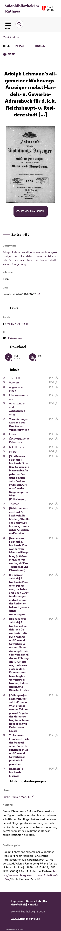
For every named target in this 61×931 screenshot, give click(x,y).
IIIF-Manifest (14, 338)
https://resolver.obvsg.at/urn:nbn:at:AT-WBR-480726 (30, 875)
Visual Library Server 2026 (14, 929)
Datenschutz (33, 901)
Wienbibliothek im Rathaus (22, 8)
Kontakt (32, 904)
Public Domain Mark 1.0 (17, 797)
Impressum (17, 901)
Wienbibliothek (11, 36)
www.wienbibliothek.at (25, 918)
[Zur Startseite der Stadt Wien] (47, 8)
